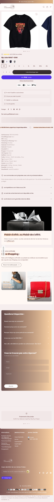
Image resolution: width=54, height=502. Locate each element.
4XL (47, 66)
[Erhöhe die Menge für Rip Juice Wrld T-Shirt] (9, 72)
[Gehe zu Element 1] (26, 51)
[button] (3, 251)
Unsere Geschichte (19, 437)
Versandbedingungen (6, 447)
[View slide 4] (29, 423)
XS (9, 66)
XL (28, 66)
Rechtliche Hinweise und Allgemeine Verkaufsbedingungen (6, 437)
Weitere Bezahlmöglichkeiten (26, 81)
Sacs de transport (8, 286)
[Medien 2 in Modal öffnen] (36, 14)
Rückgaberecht (4, 449)
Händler (16, 446)
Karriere (16, 439)
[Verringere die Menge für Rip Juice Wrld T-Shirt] (3, 72)
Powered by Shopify (41, 492)
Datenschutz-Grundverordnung (5, 443)
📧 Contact (31, 437)
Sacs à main (32, 297)
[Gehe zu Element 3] (27, 51)
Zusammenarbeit (18, 441)
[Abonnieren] (27, 471)
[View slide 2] (26, 423)
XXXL (40, 66)
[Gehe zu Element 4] (29, 51)
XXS (4, 66)
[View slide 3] (27, 423)
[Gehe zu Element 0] (24, 51)
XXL (34, 66)
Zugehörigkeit (18, 444)
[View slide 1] (24, 423)
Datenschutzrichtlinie (6, 441)
